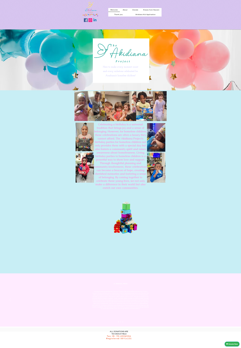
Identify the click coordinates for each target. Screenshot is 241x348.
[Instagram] (90, 20)
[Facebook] (86, 20)
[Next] (231, 300)
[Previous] (10, 300)
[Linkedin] (95, 20)
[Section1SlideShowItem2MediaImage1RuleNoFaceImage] (120, 321)
